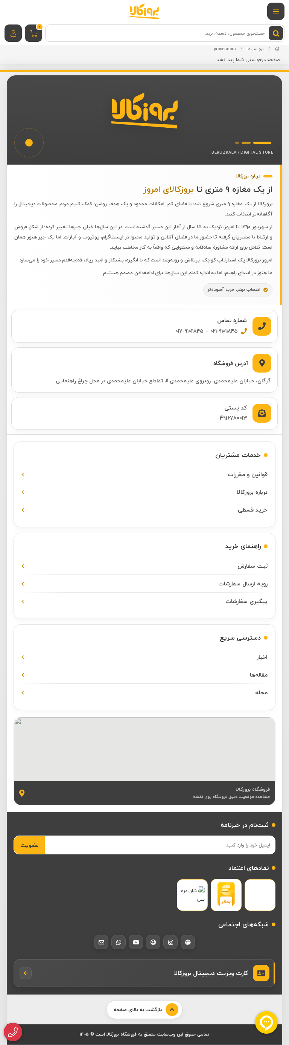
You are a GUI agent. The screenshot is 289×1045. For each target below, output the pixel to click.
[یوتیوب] (136, 942)
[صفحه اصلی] (277, 48)
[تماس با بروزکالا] (13, 1032)
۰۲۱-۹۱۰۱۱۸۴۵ (224, 331)
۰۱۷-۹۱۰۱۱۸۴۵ (189, 331)
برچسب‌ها (255, 48)
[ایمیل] (101, 942)
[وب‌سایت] (188, 942)
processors (225, 48)
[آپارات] (153, 942)
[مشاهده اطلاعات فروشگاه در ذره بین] (192, 895)
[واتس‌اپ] (118, 942)
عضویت (29, 845)
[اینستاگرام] (170, 942)
